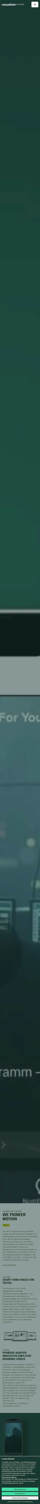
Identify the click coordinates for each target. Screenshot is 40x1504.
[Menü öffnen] (34, 4)
